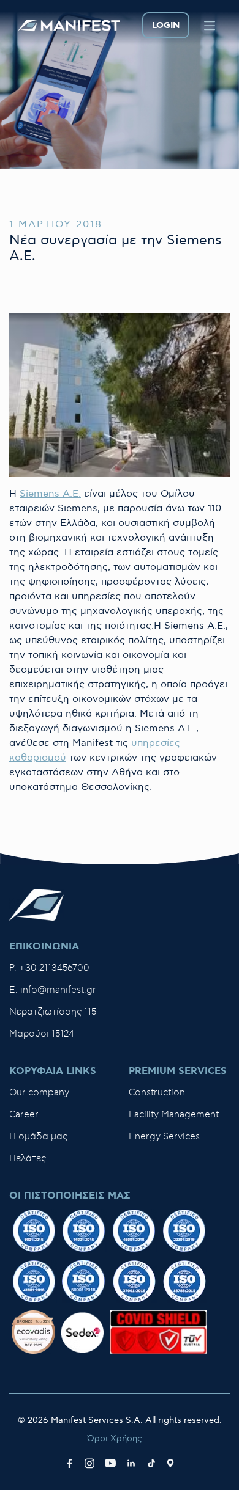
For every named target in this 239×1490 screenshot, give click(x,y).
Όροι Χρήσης (114, 1438)
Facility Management (174, 1114)
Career (24, 1114)
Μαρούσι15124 (41, 1034)
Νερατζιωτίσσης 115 (52, 1012)
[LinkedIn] (131, 1463)
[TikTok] (151, 1463)
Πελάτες (27, 1158)
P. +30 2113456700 (49, 968)
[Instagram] (89, 1463)
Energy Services (164, 1136)
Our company (39, 1092)
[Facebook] (69, 1463)
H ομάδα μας (38, 1136)
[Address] (170, 1463)
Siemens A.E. (50, 494)
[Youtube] (110, 1463)
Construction (157, 1092)
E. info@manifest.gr (52, 990)
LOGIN (166, 25)
